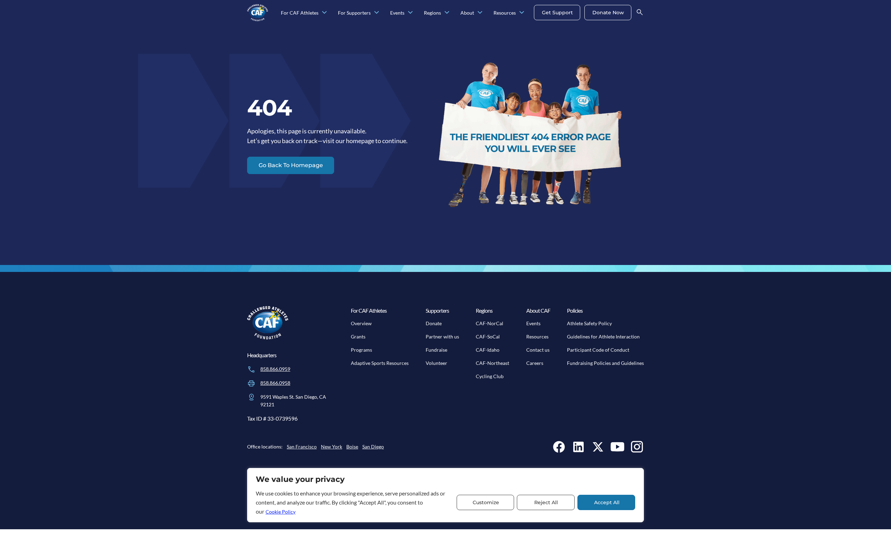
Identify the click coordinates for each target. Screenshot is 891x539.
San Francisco (302, 447)
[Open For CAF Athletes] (324, 12)
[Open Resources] (521, 12)
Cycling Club (490, 376)
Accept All (607, 502)
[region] (445, 495)
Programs (361, 350)
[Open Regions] (446, 12)
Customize (486, 502)
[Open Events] (410, 12)
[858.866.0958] (251, 383)
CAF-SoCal (488, 336)
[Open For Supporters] (376, 12)
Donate (434, 323)
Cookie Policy (280, 512)
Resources (537, 336)
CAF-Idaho (487, 350)
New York (331, 447)
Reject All (546, 502)
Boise (352, 447)
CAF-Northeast (492, 363)
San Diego (373, 447)
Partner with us (442, 336)
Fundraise (436, 350)
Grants (358, 336)
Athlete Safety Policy (589, 323)
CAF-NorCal (489, 323)
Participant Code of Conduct (598, 350)
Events (533, 323)
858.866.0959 (275, 369)
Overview (361, 323)
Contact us (538, 350)
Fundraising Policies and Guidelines (605, 363)
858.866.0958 (275, 383)
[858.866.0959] (251, 369)
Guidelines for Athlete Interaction (603, 336)
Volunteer (436, 363)
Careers (534, 363)
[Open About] (480, 12)
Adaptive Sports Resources (380, 363)
